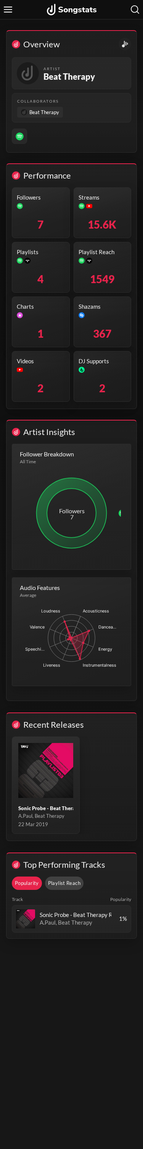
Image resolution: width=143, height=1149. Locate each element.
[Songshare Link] (125, 44)
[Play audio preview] (25, 919)
